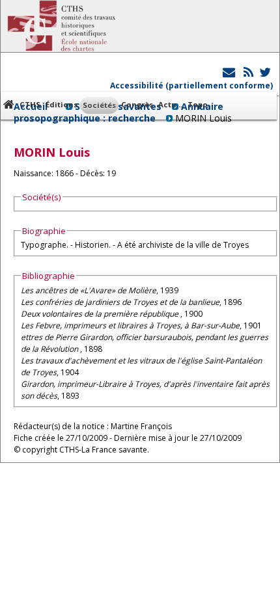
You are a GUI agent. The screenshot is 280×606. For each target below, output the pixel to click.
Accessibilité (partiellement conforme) (191, 85)
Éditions (61, 104)
